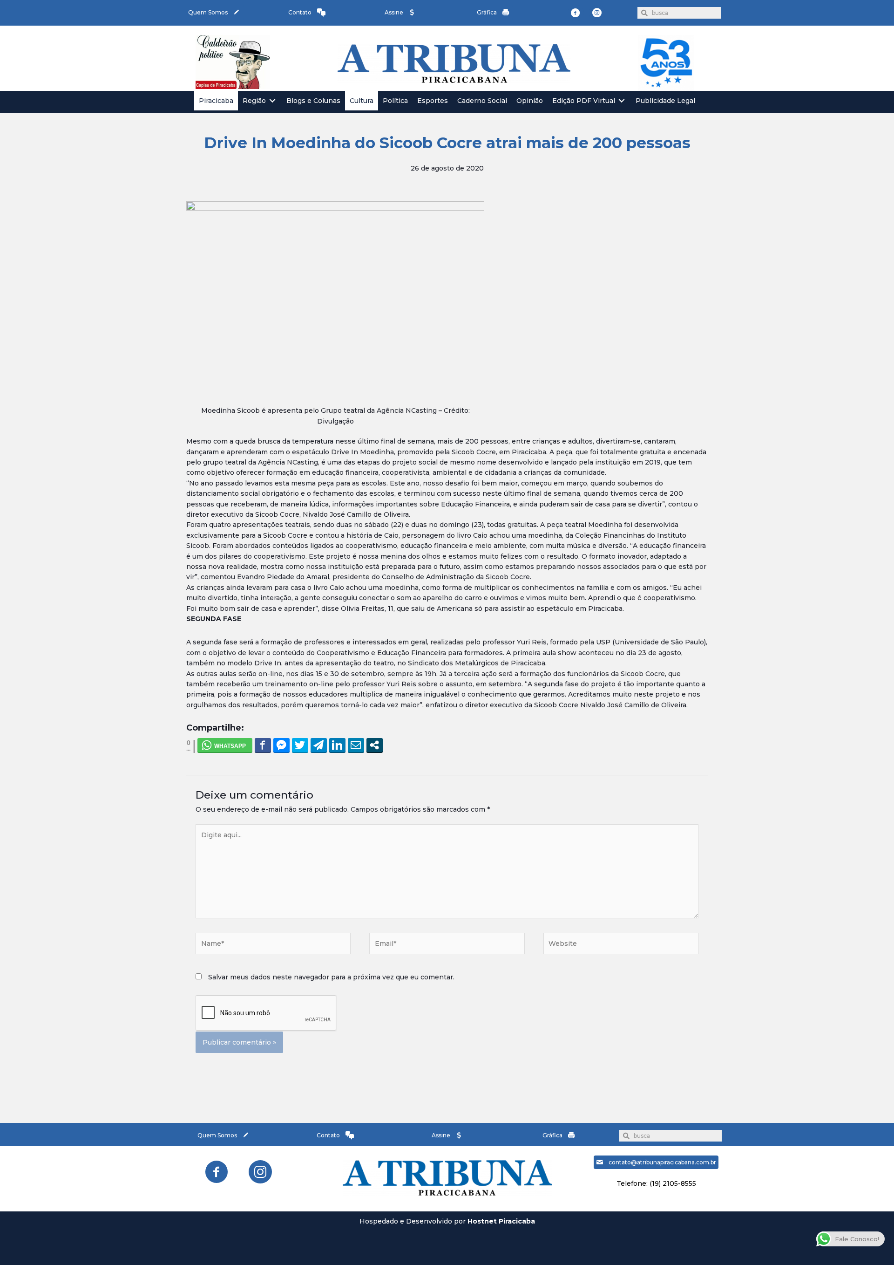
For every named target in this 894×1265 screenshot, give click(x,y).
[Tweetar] (300, 745)
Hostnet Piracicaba (501, 1221)
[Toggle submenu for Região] (272, 101)
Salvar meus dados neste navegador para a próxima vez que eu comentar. (331, 977)
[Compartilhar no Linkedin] (337, 745)
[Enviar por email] (356, 745)
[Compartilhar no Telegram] (319, 745)
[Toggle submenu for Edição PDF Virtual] (621, 101)
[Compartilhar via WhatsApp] (224, 745)
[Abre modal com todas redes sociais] (374, 745)
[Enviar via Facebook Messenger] (281, 745)
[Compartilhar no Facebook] (263, 745)
